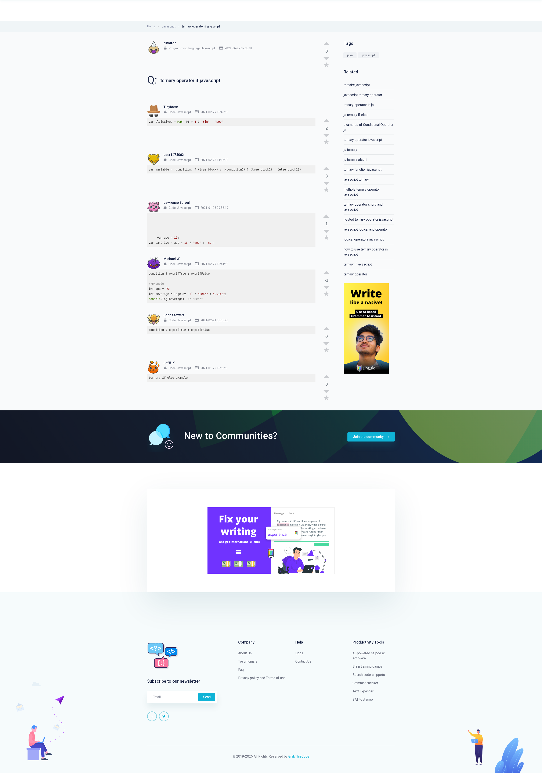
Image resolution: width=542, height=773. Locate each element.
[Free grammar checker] (366, 328)
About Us (245, 653)
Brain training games (368, 666)
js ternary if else (356, 115)
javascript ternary (356, 179)
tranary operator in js (359, 105)
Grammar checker (365, 683)
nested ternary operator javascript (368, 219)
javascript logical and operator (366, 229)
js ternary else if (356, 160)
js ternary (350, 150)
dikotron (169, 43)
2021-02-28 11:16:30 (214, 160)
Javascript (169, 26)
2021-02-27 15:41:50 (214, 264)
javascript (368, 55)
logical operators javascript (364, 239)
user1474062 (173, 155)
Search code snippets (369, 675)
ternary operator (355, 274)
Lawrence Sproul (176, 203)
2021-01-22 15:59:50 (214, 368)
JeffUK (169, 363)
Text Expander (363, 691)
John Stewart (173, 315)
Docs (299, 653)
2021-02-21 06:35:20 (214, 320)
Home (151, 26)
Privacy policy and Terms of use (262, 678)
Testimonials (247, 661)
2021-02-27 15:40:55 (214, 112)
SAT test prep (363, 699)
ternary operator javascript (363, 140)
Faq (241, 670)
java (350, 55)
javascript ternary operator (363, 95)
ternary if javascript (358, 264)
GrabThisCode (298, 756)
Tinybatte (170, 107)
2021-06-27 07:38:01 (238, 48)
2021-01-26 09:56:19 (214, 207)
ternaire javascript (357, 85)
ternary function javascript (363, 170)
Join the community (368, 437)
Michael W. (171, 259)
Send (207, 697)
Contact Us (303, 661)
